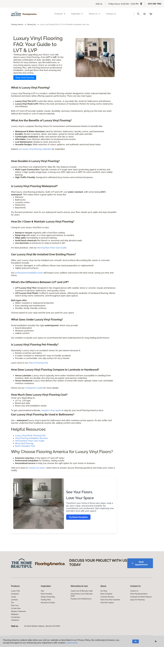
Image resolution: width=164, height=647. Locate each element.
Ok (136, 641)
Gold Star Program (107, 602)
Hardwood (15, 594)
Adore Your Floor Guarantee (110, 600)
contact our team (37, 468)
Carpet (13, 597)
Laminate (14, 600)
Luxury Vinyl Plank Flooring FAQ (30, 435)
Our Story (103, 591)
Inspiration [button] (75, 14)
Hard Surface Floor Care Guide (51, 248)
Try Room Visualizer (78, 517)
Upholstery (15, 620)
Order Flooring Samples (138, 594)
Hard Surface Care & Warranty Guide (82, 595)
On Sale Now (15, 608)
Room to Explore (106, 594)
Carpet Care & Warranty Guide (82, 591)
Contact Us (111, 14)
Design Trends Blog (48, 597)
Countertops (15, 617)
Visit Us (98, 4)
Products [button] (59, 14)
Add (42, 591)
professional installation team (29, 273)
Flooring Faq (31, 24)
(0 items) (150, 13)
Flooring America (17, 24)
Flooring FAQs (46, 600)
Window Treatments (18, 611)
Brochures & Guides (48, 602)
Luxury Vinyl (15, 591)
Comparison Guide (34, 388)
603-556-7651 (154, 4)
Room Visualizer (46, 594)
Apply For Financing (137, 600)
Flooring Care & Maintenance (81, 599)
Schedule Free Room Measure (141, 597)
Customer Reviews (107, 597)
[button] (138, 14)
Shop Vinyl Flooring (25, 77)
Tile (12, 602)
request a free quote (51, 410)
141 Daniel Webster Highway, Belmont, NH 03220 (42, 626)
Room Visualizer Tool (25, 446)
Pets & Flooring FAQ (38, 363)
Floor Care (15, 605)
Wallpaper (15, 614)
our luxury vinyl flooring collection (35, 149)
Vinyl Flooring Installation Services (31, 438)
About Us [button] (93, 14)
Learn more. (72, 643)
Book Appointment (141, 563)
